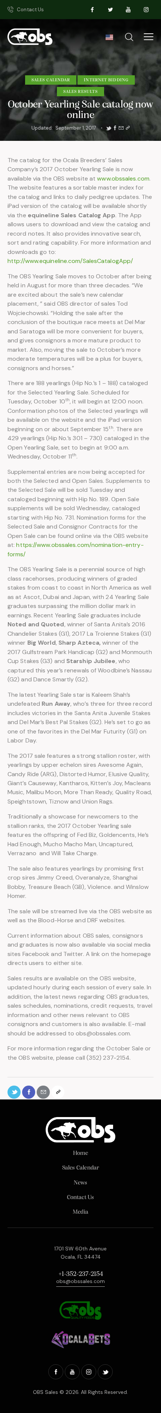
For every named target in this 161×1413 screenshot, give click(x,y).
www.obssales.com (123, 178)
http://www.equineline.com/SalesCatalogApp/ (70, 261)
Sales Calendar (50, 80)
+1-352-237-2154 (80, 1274)
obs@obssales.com (80, 1281)
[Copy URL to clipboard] (128, 128)
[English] (109, 39)
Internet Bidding (106, 80)
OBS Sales (45, 1392)
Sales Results (80, 92)
